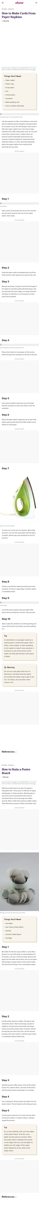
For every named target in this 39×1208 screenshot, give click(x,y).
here (34, 69)
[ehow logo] (19, 3)
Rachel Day (6, 21)
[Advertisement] (19, 44)
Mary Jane (6, 777)
